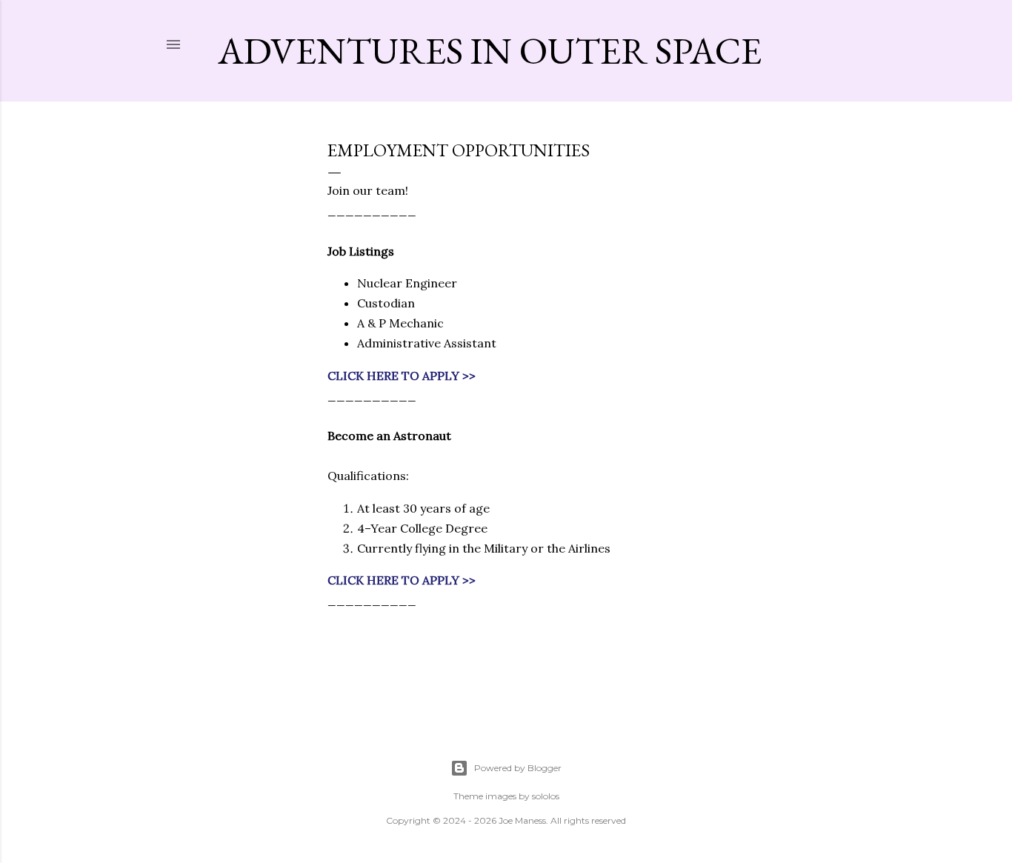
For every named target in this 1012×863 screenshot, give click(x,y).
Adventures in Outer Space (490, 51)
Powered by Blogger (518, 767)
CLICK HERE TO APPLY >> (401, 375)
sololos (545, 796)
